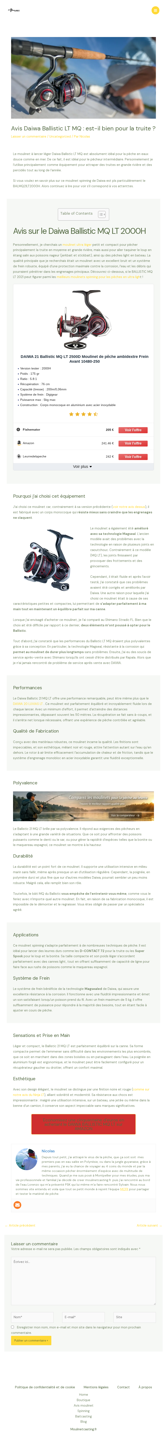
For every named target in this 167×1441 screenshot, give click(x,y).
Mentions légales (96, 1387)
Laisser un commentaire (28, 137)
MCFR (124, 1189)
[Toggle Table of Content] (100, 214)
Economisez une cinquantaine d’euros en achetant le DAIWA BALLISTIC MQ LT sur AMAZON (83, 1124)
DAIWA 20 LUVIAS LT (28, 704)
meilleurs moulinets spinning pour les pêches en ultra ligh (98, 277)
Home (83, 1395)
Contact (123, 1387)
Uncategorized (60, 137)
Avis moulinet (84, 1406)
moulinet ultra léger (77, 245)
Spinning (83, 1411)
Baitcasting (83, 1416)
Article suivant (149, 1226)
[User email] (17, 1205)
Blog (83, 1422)
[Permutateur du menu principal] (155, 10)
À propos (145, 1387)
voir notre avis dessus (129, 507)
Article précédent (20, 1226)
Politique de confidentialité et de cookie (45, 1387)
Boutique (83, 1400)
